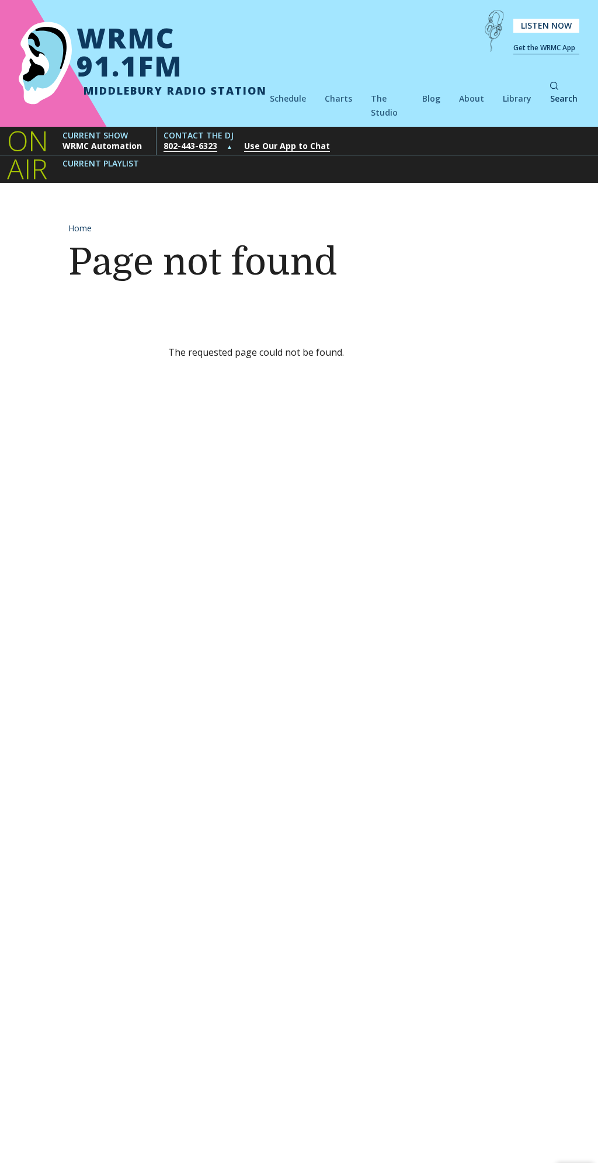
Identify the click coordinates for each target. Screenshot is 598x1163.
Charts (338, 98)
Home (80, 228)
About (471, 98)
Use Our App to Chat (287, 145)
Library (517, 98)
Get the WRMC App (544, 48)
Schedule (288, 98)
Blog (431, 98)
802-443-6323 (190, 145)
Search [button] (564, 98)
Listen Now (546, 25)
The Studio (384, 105)
